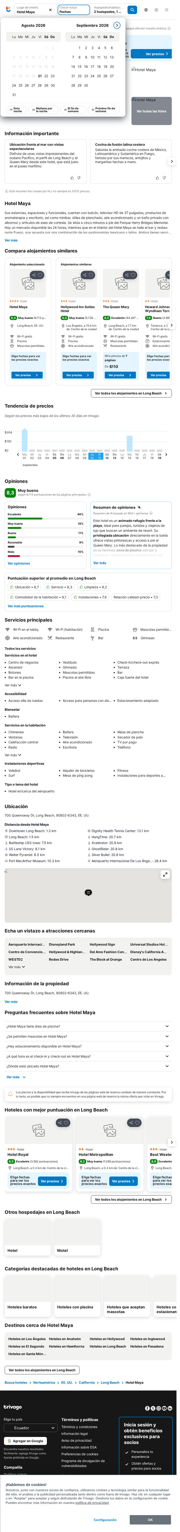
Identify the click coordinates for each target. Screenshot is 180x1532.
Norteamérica (44, 1382)
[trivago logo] (8, 9)
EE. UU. (67, 1382)
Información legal (74, 1434)
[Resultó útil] (72, 178)
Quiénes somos (15, 1474)
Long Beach (110, 1382)
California (87, 1382)
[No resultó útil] (79, 178)
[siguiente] (117, 25)
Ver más (11, 240)
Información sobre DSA (79, 1447)
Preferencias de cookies (79, 1454)
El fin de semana (73, 110)
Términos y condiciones (79, 1427)
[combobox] (35, 10)
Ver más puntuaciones (26, 606)
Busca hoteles (16, 1382)
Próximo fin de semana (105, 110)
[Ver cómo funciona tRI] (89, 495)
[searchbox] (35, 11)
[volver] (18, 455)
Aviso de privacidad (76, 1440)
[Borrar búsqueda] (50, 10)
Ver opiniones (19, 563)
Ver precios (23, 375)
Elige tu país (13, 1419)
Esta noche (18, 110)
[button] (35, 10)
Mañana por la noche (44, 110)
